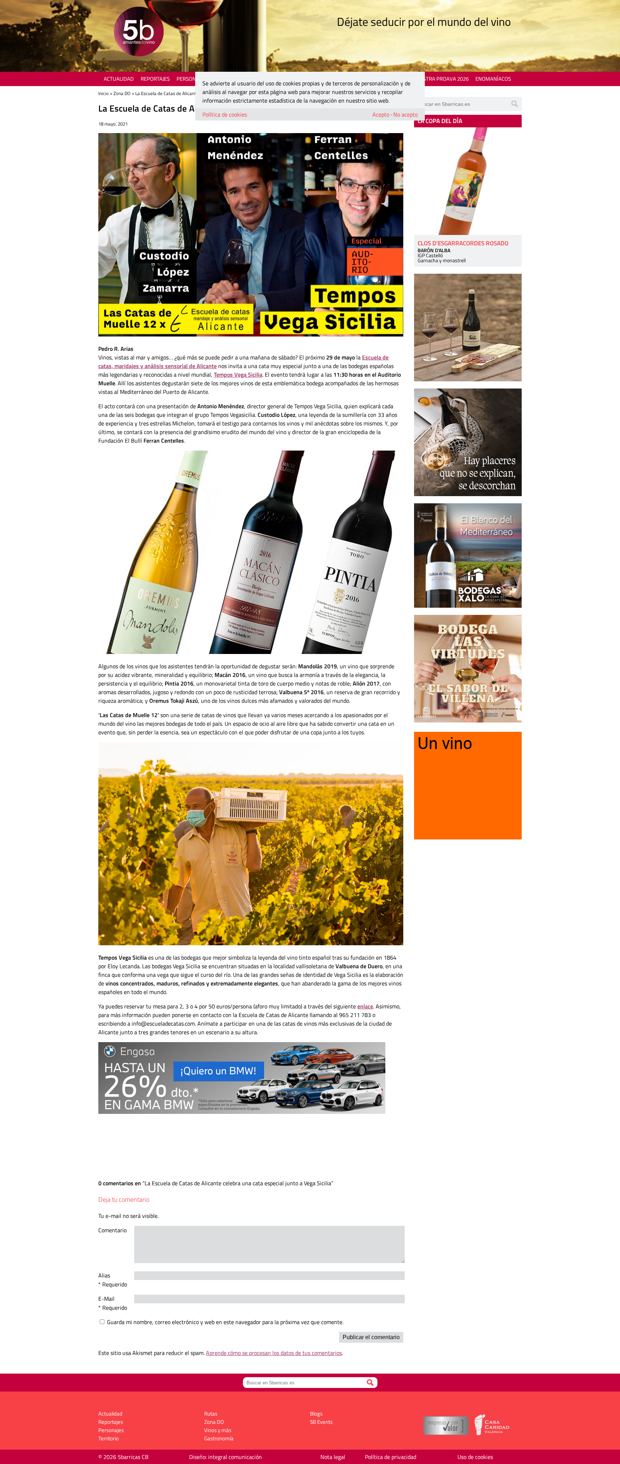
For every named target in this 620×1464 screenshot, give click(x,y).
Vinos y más (217, 1430)
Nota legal (332, 1457)
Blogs (316, 1413)
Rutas (210, 1413)
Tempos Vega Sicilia (238, 374)
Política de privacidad (390, 1457)
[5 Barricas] (139, 32)
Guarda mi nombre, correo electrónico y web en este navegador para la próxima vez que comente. (225, 1322)
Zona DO (122, 93)
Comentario (112, 1230)
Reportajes (155, 79)
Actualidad (119, 79)
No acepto (405, 114)
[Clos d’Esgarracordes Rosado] (468, 181)
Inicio (103, 93)
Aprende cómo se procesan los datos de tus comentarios (274, 1352)
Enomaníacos (493, 79)
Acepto (380, 114)
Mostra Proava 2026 (442, 79)
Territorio (108, 1438)
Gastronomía (219, 1438)
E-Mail (106, 1298)
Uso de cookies (475, 1457)
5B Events (321, 1422)
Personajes (191, 79)
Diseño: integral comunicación (225, 1457)
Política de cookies (224, 114)
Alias (104, 1275)
